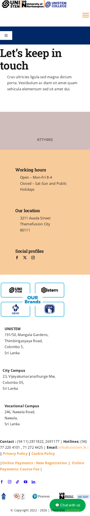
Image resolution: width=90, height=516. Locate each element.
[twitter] (25, 257)
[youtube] (25, 482)
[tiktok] (17, 482)
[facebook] (17, 257)
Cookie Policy (43, 453)
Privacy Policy (15, 453)
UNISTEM (73, 510)
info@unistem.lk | (74, 447)
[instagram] (33, 257)
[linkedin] (33, 482)
